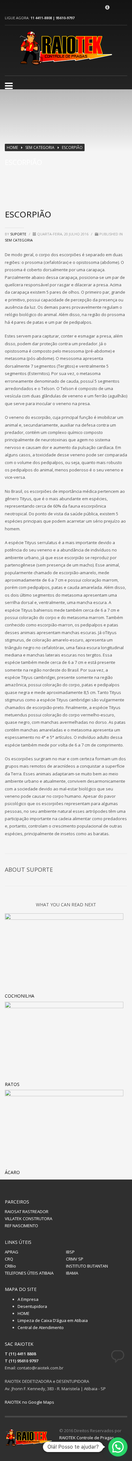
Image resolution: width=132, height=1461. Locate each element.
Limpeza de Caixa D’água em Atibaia (53, 1320)
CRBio (10, 1266)
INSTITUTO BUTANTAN (87, 1266)
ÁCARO (12, 1172)
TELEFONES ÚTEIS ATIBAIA (29, 1273)
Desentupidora (32, 1306)
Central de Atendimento (41, 1327)
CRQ (9, 1259)
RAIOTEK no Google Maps (29, 1402)
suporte (18, 234)
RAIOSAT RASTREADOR (26, 1211)
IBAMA (72, 1273)
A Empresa (28, 1299)
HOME (23, 1313)
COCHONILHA (19, 996)
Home (12, 147)
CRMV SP (74, 1259)
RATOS (12, 1084)
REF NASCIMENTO (21, 1225)
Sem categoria (39, 147)
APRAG (11, 1252)
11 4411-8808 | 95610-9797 (52, 17)
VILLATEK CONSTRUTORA (28, 1218)
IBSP (70, 1252)
